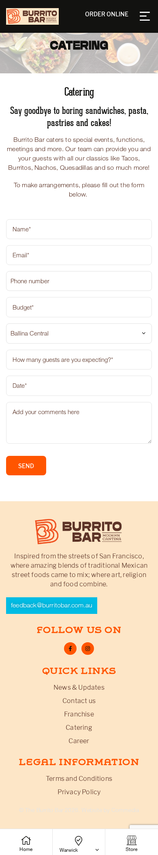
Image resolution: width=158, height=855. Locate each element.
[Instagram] (87, 648)
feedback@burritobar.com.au (51, 605)
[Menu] (146, 16)
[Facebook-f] (70, 648)
